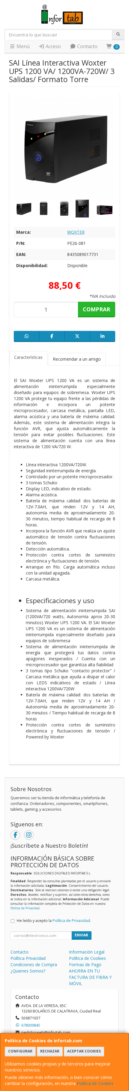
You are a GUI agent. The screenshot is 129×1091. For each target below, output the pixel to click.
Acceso (52, 46)
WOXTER (76, 232)
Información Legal (86, 952)
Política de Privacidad (25, 908)
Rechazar (49, 1051)
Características (28, 357)
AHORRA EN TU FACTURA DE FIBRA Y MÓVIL (90, 977)
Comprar (96, 309)
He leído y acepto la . (54, 920)
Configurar (20, 1051)
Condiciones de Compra (33, 964)
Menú (22, 46)
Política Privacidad (28, 958)
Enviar (81, 935)
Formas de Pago (85, 964)
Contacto (87, 46)
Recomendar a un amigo (77, 359)
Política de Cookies (95, 1083)
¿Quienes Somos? (27, 971)
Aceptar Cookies (84, 1051)
